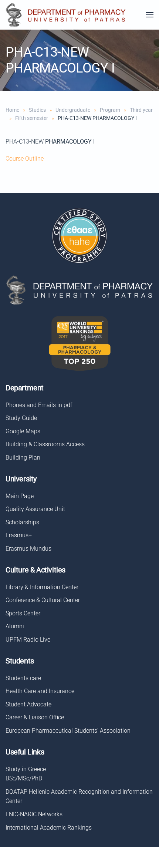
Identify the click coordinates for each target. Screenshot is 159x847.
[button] (149, 15)
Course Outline (25, 158)
